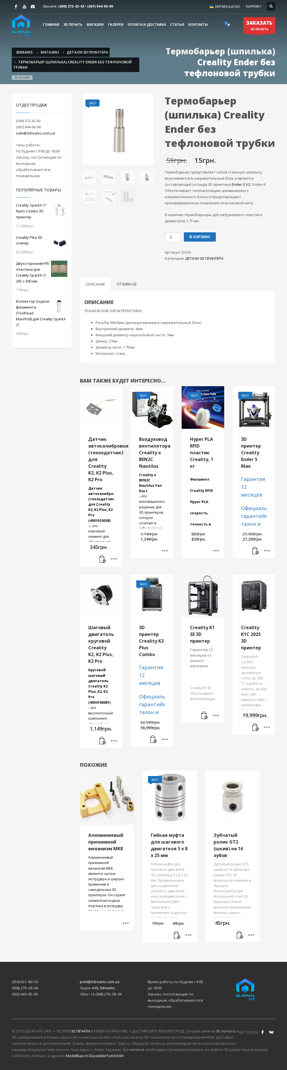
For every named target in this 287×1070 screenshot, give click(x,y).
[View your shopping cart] (228, 24)
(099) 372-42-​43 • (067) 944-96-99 (85, 6)
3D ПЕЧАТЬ (259, 25)
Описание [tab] (95, 284)
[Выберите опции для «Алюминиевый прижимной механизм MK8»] (125, 923)
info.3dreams (103, 987)
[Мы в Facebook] (262, 1032)
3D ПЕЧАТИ (80, 1031)
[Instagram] (33, 6)
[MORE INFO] (113, 559)
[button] (102, 559)
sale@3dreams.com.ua (35, 133)
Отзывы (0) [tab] (126, 283)
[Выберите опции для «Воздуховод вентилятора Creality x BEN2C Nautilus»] (164, 551)
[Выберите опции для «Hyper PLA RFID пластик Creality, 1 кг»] (215, 551)
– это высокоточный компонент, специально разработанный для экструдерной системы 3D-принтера (101, 710)
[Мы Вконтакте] (271, 1032)
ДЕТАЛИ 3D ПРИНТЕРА (204, 258)
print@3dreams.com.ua (99, 981)
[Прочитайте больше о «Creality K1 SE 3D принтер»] (204, 716)
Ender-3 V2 (241, 184)
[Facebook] (16, 6)
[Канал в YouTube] (24, 6)
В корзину (199, 237)
